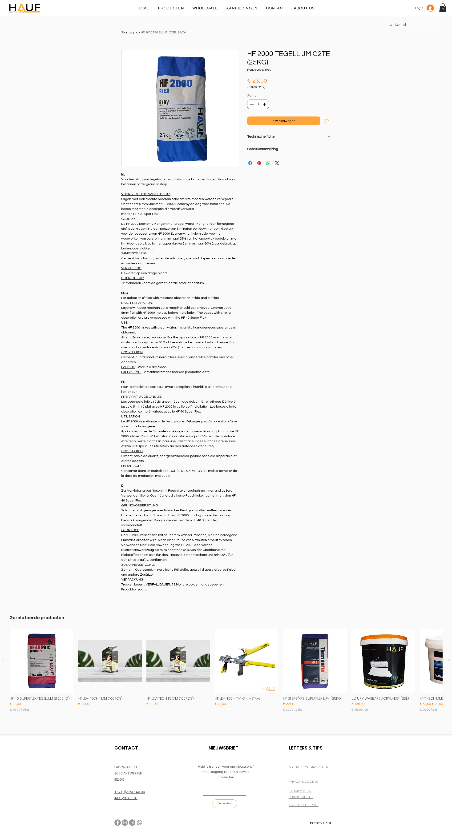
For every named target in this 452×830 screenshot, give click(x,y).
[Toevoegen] (326, 120)
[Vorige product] (3, 660)
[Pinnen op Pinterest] (259, 163)
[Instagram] (125, 822)
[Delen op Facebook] (250, 163)
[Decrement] (251, 104)
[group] (226, 672)
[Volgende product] (449, 660)
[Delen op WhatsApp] (268, 163)
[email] (132, 822)
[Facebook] (117, 822)
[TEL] (139, 822)
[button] (443, 7)
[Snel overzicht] (41, 661)
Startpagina (129, 32)
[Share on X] (277, 163)
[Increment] (265, 104)
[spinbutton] (258, 104)
